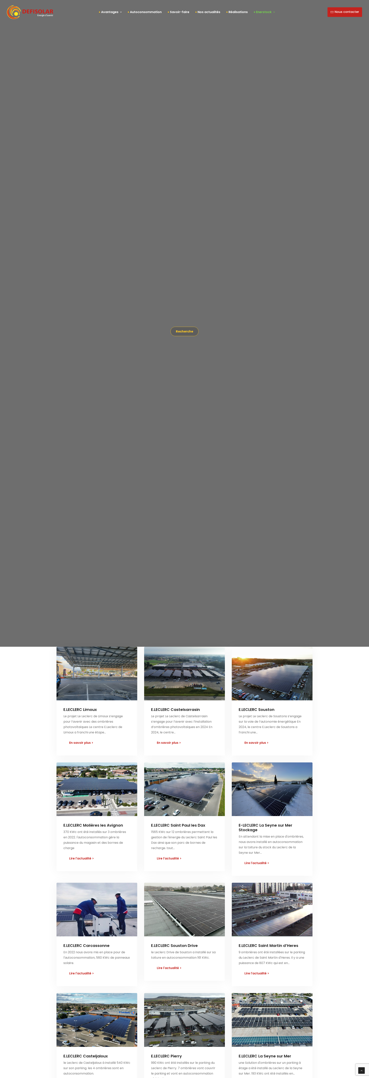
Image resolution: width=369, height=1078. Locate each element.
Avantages (109, 12)
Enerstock (264, 12)
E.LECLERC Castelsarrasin (175, 709)
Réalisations (238, 12)
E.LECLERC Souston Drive (174, 945)
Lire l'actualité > (81, 858)
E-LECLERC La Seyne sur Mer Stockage (265, 828)
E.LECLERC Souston (256, 709)
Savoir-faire (179, 12)
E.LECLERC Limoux (80, 709)
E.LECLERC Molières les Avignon (93, 825)
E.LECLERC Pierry (166, 1056)
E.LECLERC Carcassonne (86, 945)
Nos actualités (209, 12)
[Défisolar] (30, 12)
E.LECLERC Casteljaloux (85, 1056)
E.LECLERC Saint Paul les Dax (178, 825)
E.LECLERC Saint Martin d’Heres (268, 945)
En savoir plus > (81, 743)
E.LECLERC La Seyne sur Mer (265, 1056)
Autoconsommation (146, 12)
